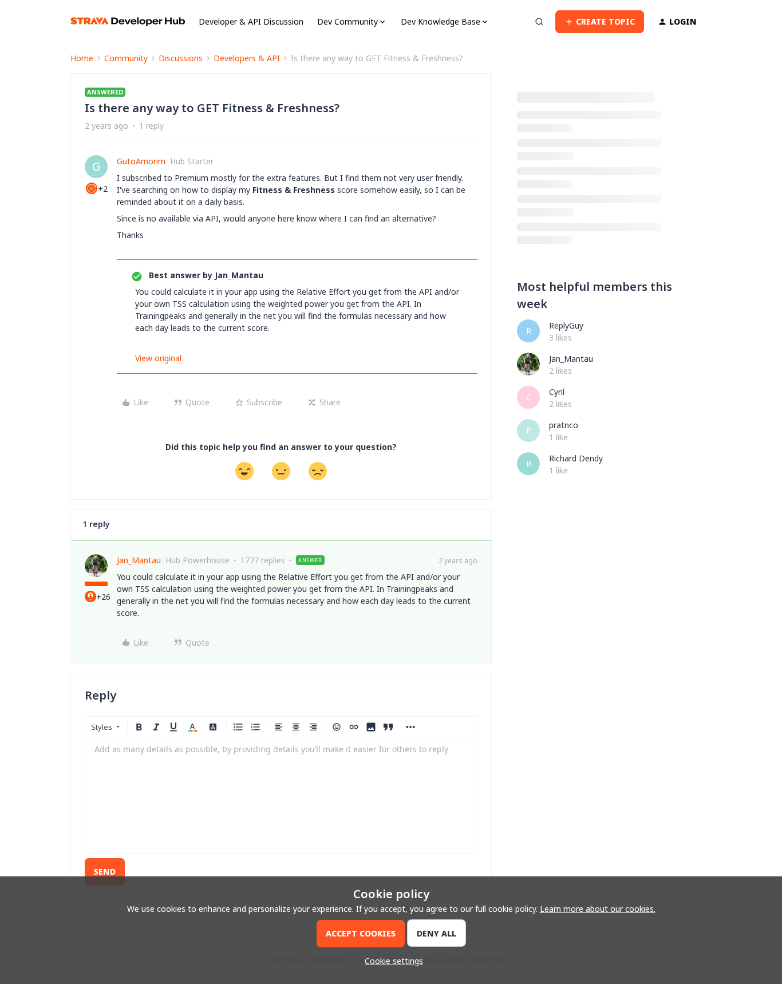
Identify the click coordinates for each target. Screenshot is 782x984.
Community (126, 58)
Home (81, 58)
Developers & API (247, 58)
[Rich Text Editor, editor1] (281, 795)
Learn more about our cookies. (597, 908)
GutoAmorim (141, 161)
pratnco (563, 425)
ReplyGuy (566, 325)
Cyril (556, 391)
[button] (599, 21)
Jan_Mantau (139, 560)
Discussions (181, 58)
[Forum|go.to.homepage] (127, 21)
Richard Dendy (576, 458)
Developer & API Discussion (251, 21)
